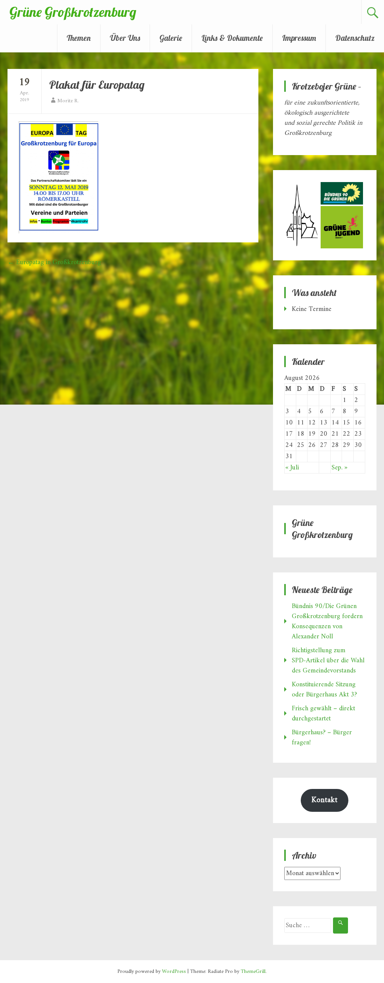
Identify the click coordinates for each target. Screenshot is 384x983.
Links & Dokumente (232, 38)
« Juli (292, 468)
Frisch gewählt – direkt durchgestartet (323, 714)
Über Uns (125, 38)
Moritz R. (68, 101)
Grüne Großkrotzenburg (72, 11)
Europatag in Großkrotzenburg (54, 262)
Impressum (299, 38)
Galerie (170, 38)
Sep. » (339, 468)
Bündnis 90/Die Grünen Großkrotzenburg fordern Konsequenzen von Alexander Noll (327, 621)
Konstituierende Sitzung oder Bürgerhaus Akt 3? (324, 690)
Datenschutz (355, 38)
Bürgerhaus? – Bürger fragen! (322, 737)
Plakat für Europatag (96, 85)
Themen (79, 38)
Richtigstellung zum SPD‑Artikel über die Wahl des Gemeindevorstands (328, 661)
